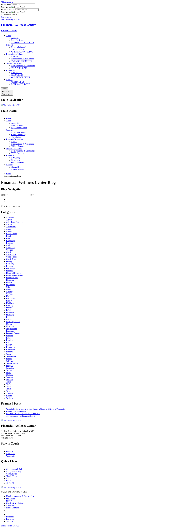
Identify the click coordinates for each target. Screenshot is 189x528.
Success (9, 377)
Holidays (9, 303)
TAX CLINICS (17, 49)
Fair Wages (10, 268)
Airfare (9, 224)
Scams (8, 354)
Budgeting (10, 240)
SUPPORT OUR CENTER (22, 42)
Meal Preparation (13, 322)
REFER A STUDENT (20, 84)
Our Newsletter (17, 162)
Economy (10, 264)
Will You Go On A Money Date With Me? (23, 413)
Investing (10, 315)
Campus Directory (13, 471)
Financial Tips (12, 278)
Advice (9, 220)
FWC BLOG (16, 73)
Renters (9, 345)
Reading (9, 340)
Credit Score (11, 259)
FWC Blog (15, 158)
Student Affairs (9, 30)
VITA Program (17, 153)
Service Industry (12, 363)
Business (9, 243)
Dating (9, 261)
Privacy (9, 501)
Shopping (10, 366)
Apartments (11, 227)
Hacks (8, 296)
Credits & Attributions (15, 503)
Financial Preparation (14, 275)
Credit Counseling (18, 135)
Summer (9, 379)
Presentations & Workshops (22, 59)
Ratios (8, 338)
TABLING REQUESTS (21, 61)
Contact (9, 79)
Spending (10, 368)
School (9, 359)
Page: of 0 (17, 195)
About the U (11, 505)
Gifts (8, 287)
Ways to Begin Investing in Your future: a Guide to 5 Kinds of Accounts (35, 409)
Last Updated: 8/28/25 (10, 526)
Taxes (8, 382)
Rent (8, 342)
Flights (9, 282)
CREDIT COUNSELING (22, 52)
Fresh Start (10, 284)
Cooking (9, 250)
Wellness (9, 398)
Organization (11, 328)
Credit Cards (11, 254)
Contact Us (15, 167)
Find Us (9, 451)
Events (14, 141)
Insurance (10, 312)
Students (9, 375)
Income (9, 308)
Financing (10, 280)
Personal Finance (13, 333)
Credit (8, 252)
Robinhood (10, 349)
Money (9, 324)
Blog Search (6, 206)
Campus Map (11, 474)
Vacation (9, 393)
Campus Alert (6, 17)
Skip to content (7, 2)
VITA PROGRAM (19, 68)
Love (8, 317)
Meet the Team (17, 40)
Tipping (9, 386)
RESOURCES (17, 75)
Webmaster (10, 456)
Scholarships (11, 356)
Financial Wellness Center (18, 24)
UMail (8, 481)
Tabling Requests (18, 146)
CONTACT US (17, 82)
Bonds (8, 236)
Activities (10, 217)
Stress (8, 372)
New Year (10, 326)
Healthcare (10, 298)
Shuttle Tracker (12, 476)
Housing (9, 305)
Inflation (9, 310)
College (9, 245)
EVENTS (15, 56)
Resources (10, 70)
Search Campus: (7, 9)
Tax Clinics (16, 137)
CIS (7, 478)
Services (9, 45)
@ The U (10, 483)
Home (8, 118)
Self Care (10, 361)
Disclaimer (10, 498)
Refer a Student (17, 169)
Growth (9, 294)
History (9, 301)
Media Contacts (12, 508)
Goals (8, 289)
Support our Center (19, 128)
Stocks (9, 370)
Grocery (9, 291)
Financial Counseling (20, 47)
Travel (8, 389)
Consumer (10, 247)
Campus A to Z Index (15, 469)
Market (9, 319)
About (8, 35)
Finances (9, 271)
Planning (9, 335)
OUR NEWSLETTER (20, 77)
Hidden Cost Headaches (16, 411)
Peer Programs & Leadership (23, 66)
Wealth (9, 396)
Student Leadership (14, 63)
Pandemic (10, 331)
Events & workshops (14, 54)
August (9, 231)
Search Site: (6, 4)
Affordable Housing (14, 222)
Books (8, 238)
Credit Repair (11, 257)
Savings (9, 352)
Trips (8, 391)
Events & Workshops (14, 139)
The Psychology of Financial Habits (20, 416)
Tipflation (10, 384)
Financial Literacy (13, 273)
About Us (15, 38)
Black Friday (11, 234)
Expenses (10, 266)
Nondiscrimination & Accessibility (20, 496)
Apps (8, 229)
